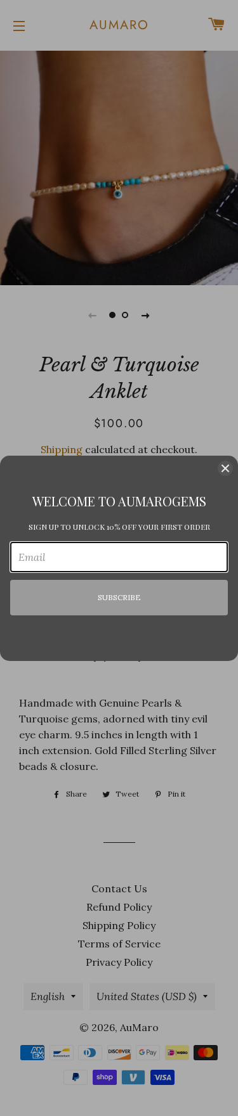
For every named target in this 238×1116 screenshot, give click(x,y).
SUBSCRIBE (119, 597)
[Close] (225, 468)
